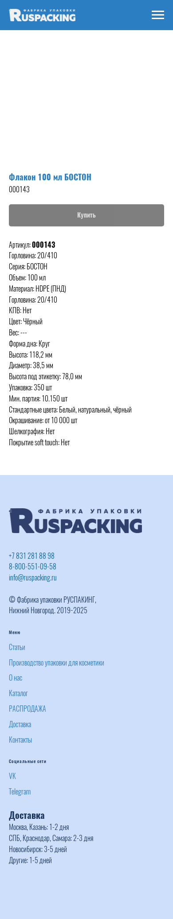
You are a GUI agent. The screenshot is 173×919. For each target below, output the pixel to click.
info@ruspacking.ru (33, 577)
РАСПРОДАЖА (27, 708)
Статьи (17, 647)
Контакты (20, 739)
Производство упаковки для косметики (56, 662)
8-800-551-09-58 (32, 566)
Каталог (18, 693)
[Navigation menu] (158, 15)
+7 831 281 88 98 (32, 556)
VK (12, 776)
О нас (15, 677)
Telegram (20, 791)
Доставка (20, 724)
